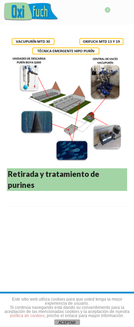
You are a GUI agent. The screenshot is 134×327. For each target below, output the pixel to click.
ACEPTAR (67, 322)
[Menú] (122, 12)
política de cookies (27, 315)
